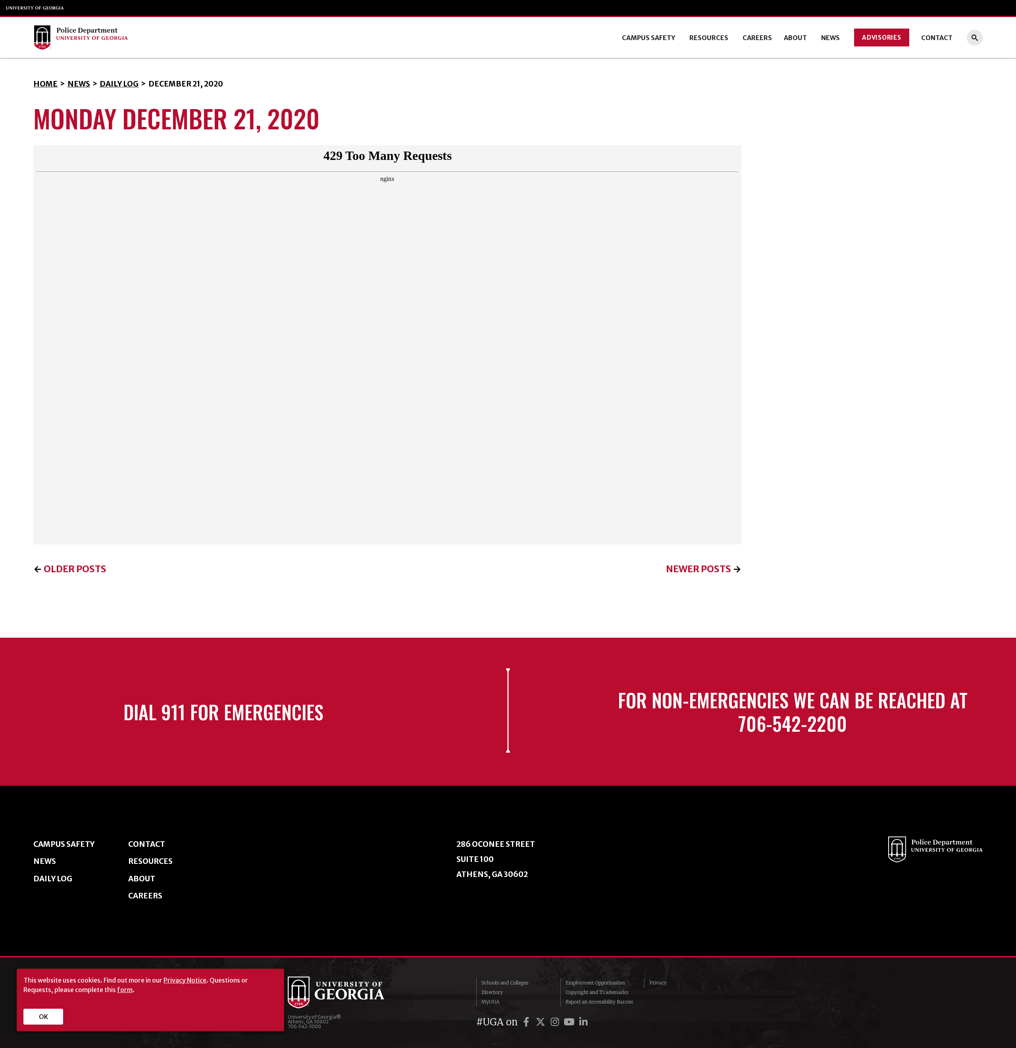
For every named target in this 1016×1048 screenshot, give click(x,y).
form (125, 990)
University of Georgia (35, 8)
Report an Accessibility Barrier (599, 1002)
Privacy (658, 983)
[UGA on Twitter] (542, 1022)
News (830, 38)
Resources (708, 38)
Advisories (881, 37)
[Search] (975, 38)
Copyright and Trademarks (597, 992)
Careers (757, 38)
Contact (936, 38)
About (795, 38)
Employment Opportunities (595, 983)
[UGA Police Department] (131, 37)
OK (43, 1017)
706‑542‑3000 (304, 1026)
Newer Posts (698, 569)
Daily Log (119, 83)
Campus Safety (648, 38)
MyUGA (490, 1002)
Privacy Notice (185, 980)
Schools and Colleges (504, 983)
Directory (492, 992)
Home (45, 83)
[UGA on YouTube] (570, 1022)
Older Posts (75, 569)
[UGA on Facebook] (527, 1022)
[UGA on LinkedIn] (583, 1022)
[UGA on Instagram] (556, 1022)
